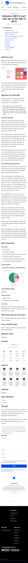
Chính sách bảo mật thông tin (6, 560)
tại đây (12, 310)
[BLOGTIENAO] (14, 478)
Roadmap (7, 45)
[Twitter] (16, 491)
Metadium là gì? (9, 30)
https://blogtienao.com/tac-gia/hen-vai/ (14, 485)
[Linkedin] (11, 491)
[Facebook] (9, 491)
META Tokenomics (10, 34)
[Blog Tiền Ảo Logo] (14, 3)
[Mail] (13, 491)
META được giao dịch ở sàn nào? (14, 36)
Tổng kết (7, 49)
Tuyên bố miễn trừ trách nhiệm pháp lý (19, 560)
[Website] (18, 491)
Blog (4, 400)
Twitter (5, 402)
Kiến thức (16, 13)
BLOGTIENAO (14, 483)
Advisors (7, 43)
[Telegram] (14, 491)
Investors (7, 42)
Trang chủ (12, 13)
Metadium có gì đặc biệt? (12, 32)
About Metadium (9, 47)
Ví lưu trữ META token (11, 38)
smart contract (20, 194)
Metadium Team (9, 40)
